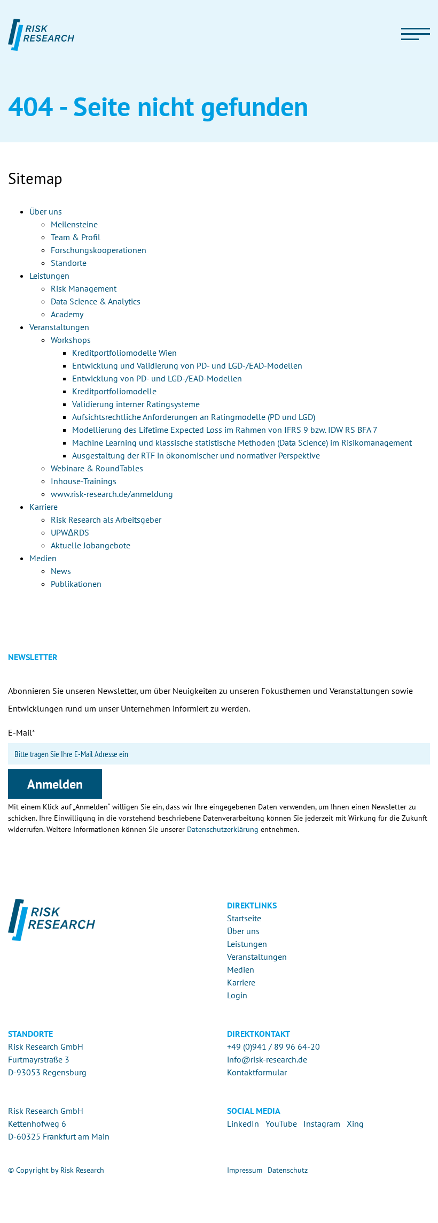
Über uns (243, 931)
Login (237, 995)
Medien (240, 969)
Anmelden (55, 783)
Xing (355, 1123)
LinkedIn (243, 1123)
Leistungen (247, 943)
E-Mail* (21, 732)
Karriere (241, 982)
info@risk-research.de (267, 1059)
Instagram (321, 1123)
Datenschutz (288, 1170)
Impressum (244, 1170)
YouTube (281, 1123)
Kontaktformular (257, 1072)
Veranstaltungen (257, 956)
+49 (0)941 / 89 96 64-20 (273, 1046)
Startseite (244, 918)
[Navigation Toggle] (415, 35)
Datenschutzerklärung (223, 829)
